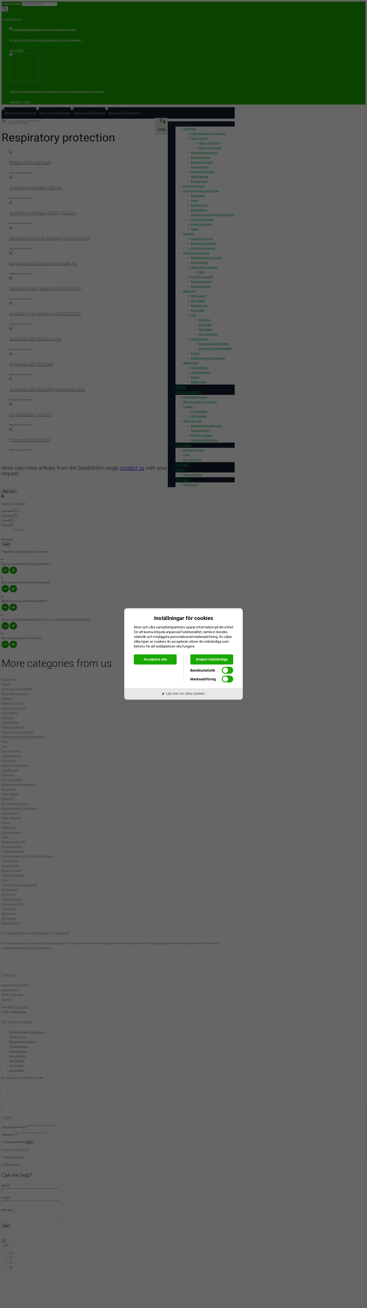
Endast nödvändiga (212, 659)
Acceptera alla (155, 659)
